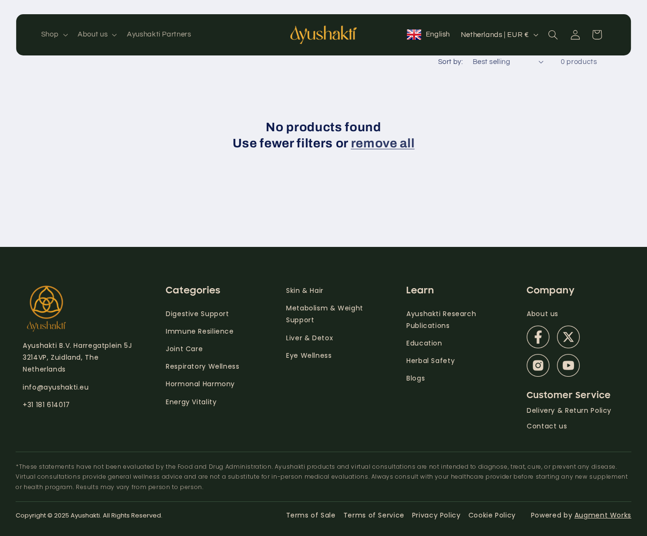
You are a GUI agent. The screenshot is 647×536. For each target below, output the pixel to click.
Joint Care (184, 349)
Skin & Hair (305, 290)
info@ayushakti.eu (56, 387)
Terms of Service (373, 515)
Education (424, 343)
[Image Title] (538, 337)
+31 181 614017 (46, 404)
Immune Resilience (200, 331)
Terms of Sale (311, 515)
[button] (53, 34)
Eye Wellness (309, 355)
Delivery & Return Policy (569, 410)
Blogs (415, 378)
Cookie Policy (492, 515)
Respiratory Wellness (203, 366)
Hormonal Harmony (200, 384)
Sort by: (450, 61)
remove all (383, 143)
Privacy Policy (436, 515)
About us (542, 313)
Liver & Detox (309, 338)
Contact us (547, 426)
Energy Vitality (192, 402)
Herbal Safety (430, 360)
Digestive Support (197, 313)
